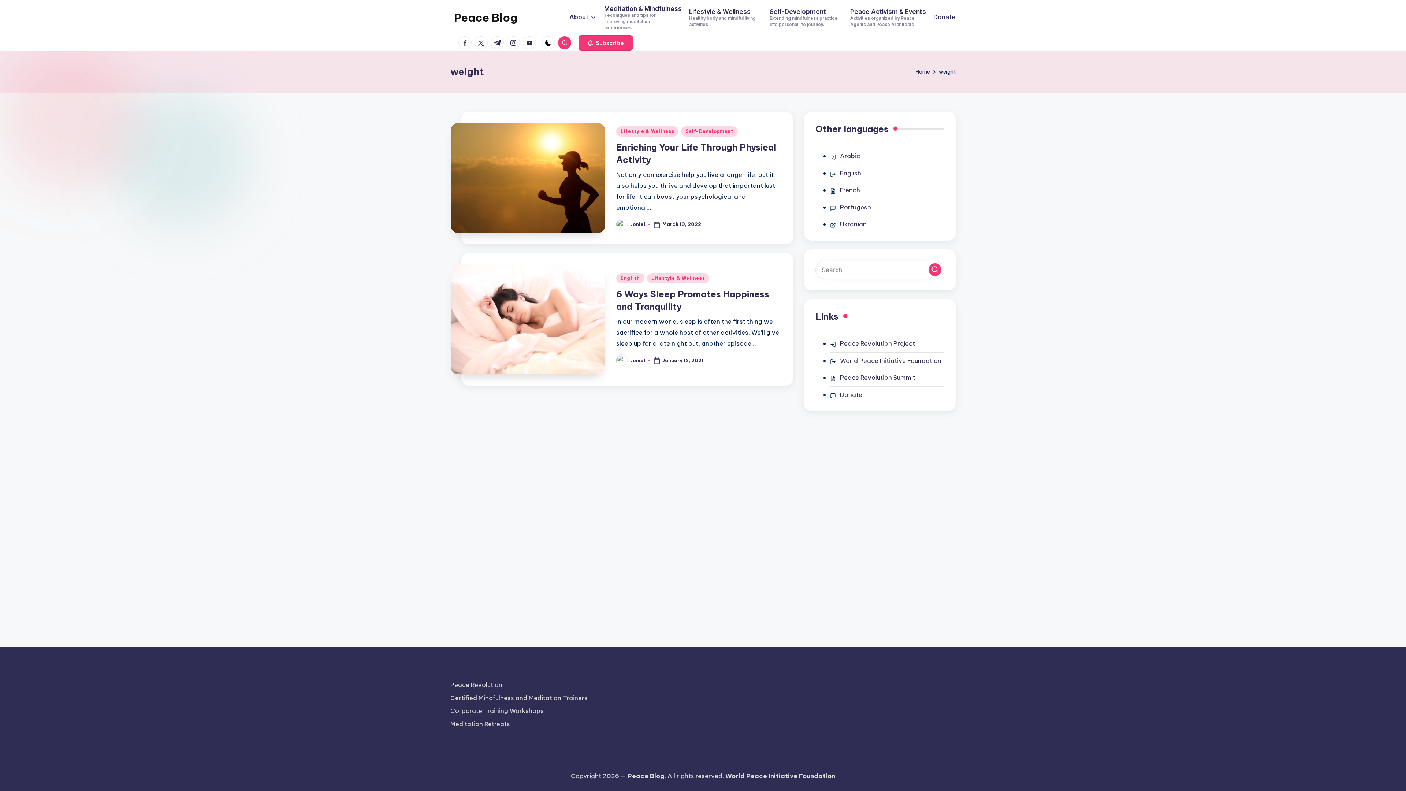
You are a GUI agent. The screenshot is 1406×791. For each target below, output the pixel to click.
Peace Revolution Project (877, 343)
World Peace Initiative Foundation (890, 361)
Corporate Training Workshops (497, 711)
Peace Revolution (476, 685)
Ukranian (853, 224)
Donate (851, 395)
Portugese (855, 207)
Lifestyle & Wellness (647, 131)
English (630, 278)
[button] (606, 43)
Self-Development (709, 131)
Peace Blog (485, 18)
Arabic (850, 156)
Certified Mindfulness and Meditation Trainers (519, 698)
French (850, 190)
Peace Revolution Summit (877, 378)
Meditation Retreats (480, 724)
